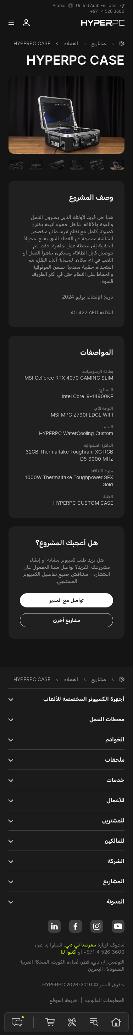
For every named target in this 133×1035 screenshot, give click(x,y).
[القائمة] (11, 22)
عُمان (73, 962)
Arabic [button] (58, 5)
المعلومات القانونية (104, 1000)
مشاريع (99, 43)
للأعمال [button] (115, 800)
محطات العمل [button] (106, 719)
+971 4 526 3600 (107, 11)
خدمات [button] (115, 779)
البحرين (95, 969)
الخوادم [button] (114, 739)
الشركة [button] (115, 860)
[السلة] (50, 1022)
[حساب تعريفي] (26, 22)
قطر (85, 962)
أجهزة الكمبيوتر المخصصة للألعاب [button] (83, 698)
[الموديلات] (94, 1022)
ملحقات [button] (114, 759)
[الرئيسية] (122, 43)
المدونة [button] (115, 901)
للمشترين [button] (113, 820)
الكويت (59, 962)
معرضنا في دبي (80, 945)
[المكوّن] (72, 1022)
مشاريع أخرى (67, 620)
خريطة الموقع (64, 1000)
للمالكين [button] (114, 840)
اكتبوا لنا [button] (69, 952)
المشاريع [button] (113, 881)
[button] (100, 6)
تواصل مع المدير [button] (66, 600)
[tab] (117, 165)
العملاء (71, 43)
